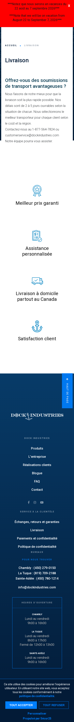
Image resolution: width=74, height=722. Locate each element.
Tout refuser (54, 705)
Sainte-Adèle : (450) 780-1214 (37, 578)
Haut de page (67, 392)
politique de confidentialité (36, 696)
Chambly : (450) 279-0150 (37, 568)
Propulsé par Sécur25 (37, 718)
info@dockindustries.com (37, 587)
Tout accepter (21, 705)
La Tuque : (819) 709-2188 (37, 573)
